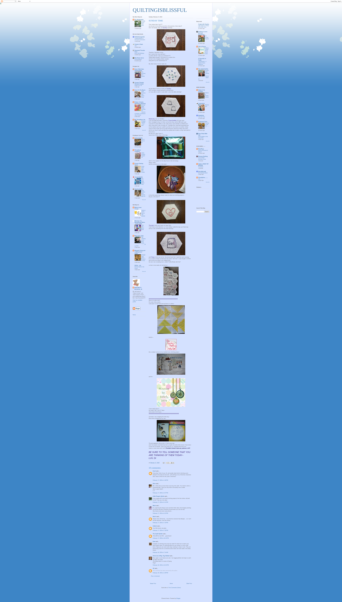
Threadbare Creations (138, 150)
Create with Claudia (203, 24)
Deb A (154, 516)
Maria (154, 505)
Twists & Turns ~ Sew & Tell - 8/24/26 (143, 213)
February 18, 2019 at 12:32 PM (161, 565)
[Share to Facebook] (172, 463)
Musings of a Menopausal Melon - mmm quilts (140, 222)
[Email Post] (163, 462)
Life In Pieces (202, 46)
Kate (154, 541)
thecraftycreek (202, 171)
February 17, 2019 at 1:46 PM (160, 480)
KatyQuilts (201, 115)
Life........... (200, 179)
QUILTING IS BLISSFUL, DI (138, 288)
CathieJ (155, 526)
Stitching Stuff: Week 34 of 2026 (207, 50)
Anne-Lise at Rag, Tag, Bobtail (161, 555)
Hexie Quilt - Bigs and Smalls (143, 169)
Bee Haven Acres (139, 58)
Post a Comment (155, 576)
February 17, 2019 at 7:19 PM (160, 522)
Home (171, 583)
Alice (154, 483)
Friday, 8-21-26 (138, 85)
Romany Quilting (203, 156)
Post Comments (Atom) (175, 587)
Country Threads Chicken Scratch (139, 83)
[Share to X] (170, 463)
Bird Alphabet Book (203, 173)
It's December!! (138, 59)
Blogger (178, 598)
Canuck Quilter (139, 177)
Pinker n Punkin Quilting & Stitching (140, 102)
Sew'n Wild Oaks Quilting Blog (139, 69)
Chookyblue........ (203, 177)
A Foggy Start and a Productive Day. (143, 257)
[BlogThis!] (168, 463)
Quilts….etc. (138, 265)
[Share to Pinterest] (173, 463)
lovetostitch (201, 103)
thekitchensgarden (140, 37)
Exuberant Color (202, 121)
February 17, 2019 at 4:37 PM (160, 493)
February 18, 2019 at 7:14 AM (160, 552)
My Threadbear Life (140, 119)
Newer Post (153, 583)
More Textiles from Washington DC (143, 193)
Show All (144, 130)
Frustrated (200, 166)
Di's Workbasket (139, 19)
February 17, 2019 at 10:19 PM (161, 538)
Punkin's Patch (139, 44)
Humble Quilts (138, 189)
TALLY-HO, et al (143, 141)
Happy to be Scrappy (201, 90)
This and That (201, 117)
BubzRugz (201, 149)
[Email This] (167, 463)
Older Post (189, 583)
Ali (153, 568)
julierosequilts (138, 138)
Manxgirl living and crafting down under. (140, 252)
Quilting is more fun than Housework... (202, 33)
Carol (154, 471)
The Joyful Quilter (158, 533)
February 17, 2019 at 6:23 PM (160, 513)
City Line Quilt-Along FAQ (142, 181)
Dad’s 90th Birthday (139, 53)
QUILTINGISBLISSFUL (160, 10)
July (136, 45)
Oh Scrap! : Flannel (207, 37)
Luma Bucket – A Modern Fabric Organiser (202, 63)
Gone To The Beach (140, 90)
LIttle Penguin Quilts (158, 496)
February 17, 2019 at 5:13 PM (160, 502)
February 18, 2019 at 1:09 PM (160, 572)
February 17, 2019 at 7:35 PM (160, 530)
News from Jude (139, 235)
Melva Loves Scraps (138, 208)
